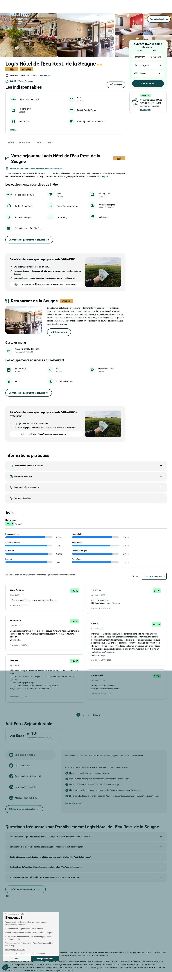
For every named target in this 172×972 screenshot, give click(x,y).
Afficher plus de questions (24, 889)
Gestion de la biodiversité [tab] (28, 776)
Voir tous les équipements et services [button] (29, 239)
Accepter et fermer (45, 958)
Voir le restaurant (59, 332)
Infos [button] (39, 142)
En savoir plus (145, 110)
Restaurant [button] (25, 142)
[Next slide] (38, 320)
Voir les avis (29, 81)
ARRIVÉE (139, 50)
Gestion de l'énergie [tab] (25, 754)
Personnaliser (17, 958)
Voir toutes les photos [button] (159, 19)
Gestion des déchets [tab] (25, 787)
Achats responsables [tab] (26, 797)
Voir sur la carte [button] (45, 75)
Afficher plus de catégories (22, 808)
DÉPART (155, 50)
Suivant (94, 715)
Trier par (135, 576)
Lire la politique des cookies (15, 950)
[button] (5, 967)
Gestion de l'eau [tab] (23, 765)
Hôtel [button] (11, 142)
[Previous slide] (9, 320)
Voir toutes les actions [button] (73, 803)
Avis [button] (49, 142)
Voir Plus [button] (13, 130)
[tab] (21, 332)
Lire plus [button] (104, 176)
